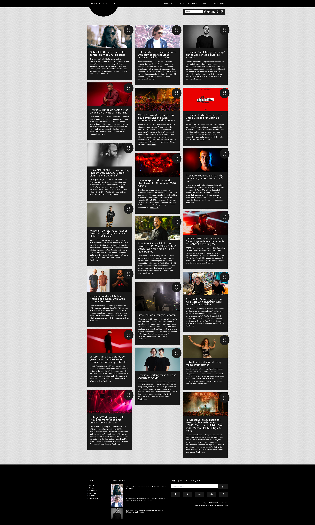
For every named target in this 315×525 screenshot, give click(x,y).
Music (173, 4)
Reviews (92, 493)
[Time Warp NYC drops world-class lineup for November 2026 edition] (157, 165)
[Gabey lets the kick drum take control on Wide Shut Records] (109, 36)
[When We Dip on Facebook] (204, 11)
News (166, 4)
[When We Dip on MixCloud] (211, 494)
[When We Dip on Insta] (222, 11)
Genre (204, 4)
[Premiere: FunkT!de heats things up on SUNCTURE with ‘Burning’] (109, 94)
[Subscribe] (223, 486)
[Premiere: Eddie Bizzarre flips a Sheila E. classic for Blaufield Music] (205, 99)
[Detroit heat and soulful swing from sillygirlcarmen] (205, 346)
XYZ (211, 4)
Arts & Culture (220, 4)
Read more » (104, 74)
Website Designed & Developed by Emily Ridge (211, 505)
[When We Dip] (103, 9)
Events (182, 4)
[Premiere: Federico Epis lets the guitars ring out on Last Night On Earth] (205, 160)
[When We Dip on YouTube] (218, 11)
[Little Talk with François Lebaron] (157, 296)
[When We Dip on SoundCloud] (213, 11)
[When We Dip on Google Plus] (223, 494)
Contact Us (94, 498)
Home (91, 485)
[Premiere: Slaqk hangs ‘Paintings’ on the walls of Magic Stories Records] (205, 36)
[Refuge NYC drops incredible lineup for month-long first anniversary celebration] (109, 401)
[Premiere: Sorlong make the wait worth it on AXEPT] (157, 359)
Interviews (193, 4)
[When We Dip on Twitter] (208, 11)
